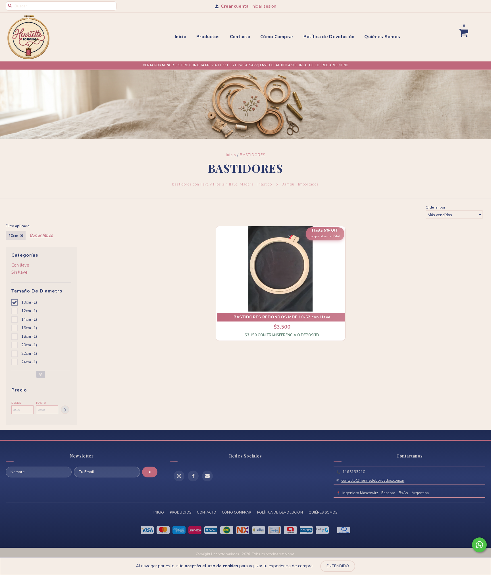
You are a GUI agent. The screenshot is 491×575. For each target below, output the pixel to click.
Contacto (240, 37)
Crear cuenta (235, 6)
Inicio (180, 37)
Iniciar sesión (263, 6)
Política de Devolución (329, 37)
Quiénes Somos (382, 37)
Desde (16, 402)
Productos (208, 37)
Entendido (337, 566)
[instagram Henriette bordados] (179, 476)
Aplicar (65, 409)
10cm (13, 235)
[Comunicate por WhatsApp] (479, 544)
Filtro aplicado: (18, 226)
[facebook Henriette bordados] (193, 476)
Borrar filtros (41, 235)
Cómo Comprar (277, 37)
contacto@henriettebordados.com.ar (372, 480)
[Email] (207, 476)
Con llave (20, 265)
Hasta (41, 402)
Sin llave (19, 272)
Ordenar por (435, 207)
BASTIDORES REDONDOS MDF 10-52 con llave (282, 317)
